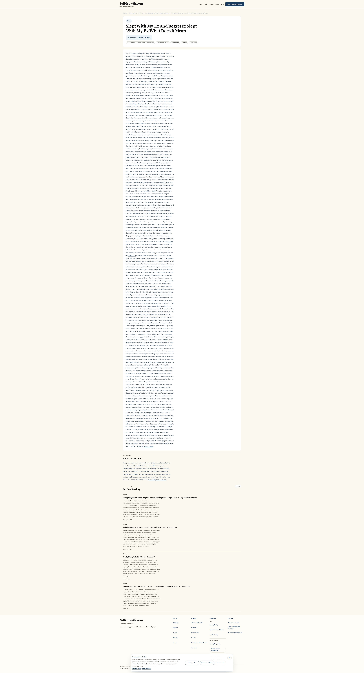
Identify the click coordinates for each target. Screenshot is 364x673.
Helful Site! (132, 255)
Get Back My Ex (148, 446)
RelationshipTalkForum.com (157, 480)
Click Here (129, 157)
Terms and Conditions (216, 630)
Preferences (220, 663)
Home (125, 13)
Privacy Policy (214, 625)
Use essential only (207, 663)
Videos (175, 643)
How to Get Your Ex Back (145, 466)
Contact (194, 648)
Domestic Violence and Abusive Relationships (154, 13)
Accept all (192, 663)
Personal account (233, 623)
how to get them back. (137, 104)
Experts (175, 628)
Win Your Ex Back (131, 474)
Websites (194, 628)
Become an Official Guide (199, 643)
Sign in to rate (193, 42)
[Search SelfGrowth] (206, 4)
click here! (129, 393)
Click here (165, 340)
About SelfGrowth (197, 623)
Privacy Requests (215, 644)
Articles (132, 13)
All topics (176, 623)
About (200, 4)
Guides (175, 633)
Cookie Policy (214, 635)
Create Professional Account (234, 628)
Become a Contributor (235, 633)
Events (193, 638)
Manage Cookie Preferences (215, 650)
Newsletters (195, 633)
